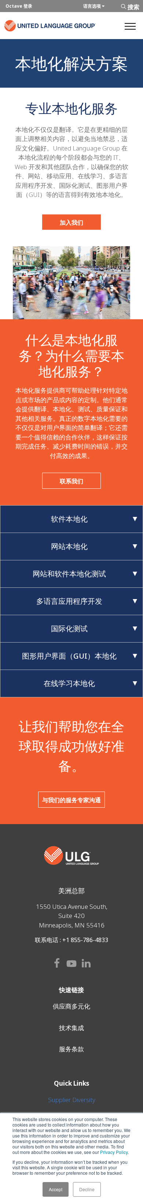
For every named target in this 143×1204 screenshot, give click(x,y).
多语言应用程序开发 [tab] (69, 601)
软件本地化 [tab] (69, 519)
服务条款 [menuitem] (71, 1049)
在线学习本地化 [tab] (69, 683)
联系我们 (71, 481)
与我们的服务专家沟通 (71, 800)
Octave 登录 (19, 6)
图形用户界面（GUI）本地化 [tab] (69, 656)
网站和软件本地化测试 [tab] (69, 574)
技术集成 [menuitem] (71, 1028)
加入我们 (71, 222)
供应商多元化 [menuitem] (71, 1006)
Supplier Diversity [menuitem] (71, 1100)
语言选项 (92, 6)
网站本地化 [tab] (69, 546)
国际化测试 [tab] (69, 628)
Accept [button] (55, 1189)
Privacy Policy (114, 1152)
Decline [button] (87, 1189)
